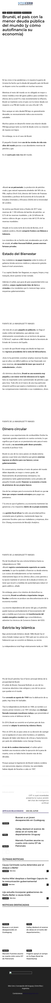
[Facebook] (4, 43)
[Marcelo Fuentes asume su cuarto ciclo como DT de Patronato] (8, 843)
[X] (10, 43)
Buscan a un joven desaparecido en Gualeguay (10, 929)
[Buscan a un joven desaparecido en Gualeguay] (8, 820)
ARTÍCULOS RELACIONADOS (12, 811)
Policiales (5, 823)
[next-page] (7, 852)
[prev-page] (3, 852)
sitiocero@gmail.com (30, 993)
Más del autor (32, 811)
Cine (4, 12)
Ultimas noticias (27, 12)
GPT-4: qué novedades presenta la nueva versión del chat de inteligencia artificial (37, 799)
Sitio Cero (13, 871)
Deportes (5, 846)
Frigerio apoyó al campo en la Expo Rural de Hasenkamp (37, 956)
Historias (9, 12)
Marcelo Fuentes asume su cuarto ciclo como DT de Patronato (29, 843)
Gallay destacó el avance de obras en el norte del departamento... (37, 929)
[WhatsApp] (15, 43)
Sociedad (5, 871)
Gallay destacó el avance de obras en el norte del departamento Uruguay (29, 832)
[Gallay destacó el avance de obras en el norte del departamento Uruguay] (8, 832)
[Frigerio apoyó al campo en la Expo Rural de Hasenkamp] (37, 944)
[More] (21, 43)
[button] (47, 3)
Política (5, 834)
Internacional (17, 12)
